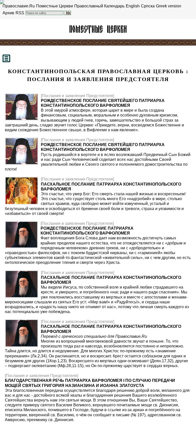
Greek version (168, 6)
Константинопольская (98, 29)
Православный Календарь (99, 6)
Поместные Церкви (54, 6)
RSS (20, 13)
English (133, 6)
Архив (8, 13)
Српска (148, 6)
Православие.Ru (19, 6)
